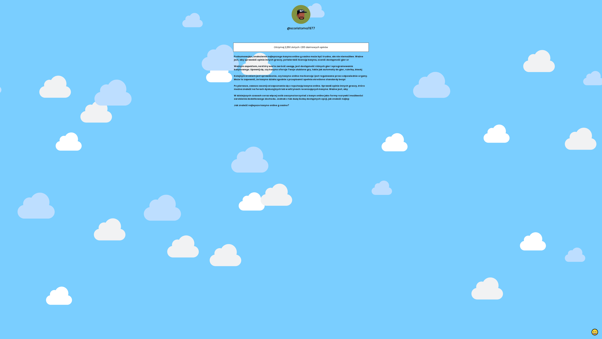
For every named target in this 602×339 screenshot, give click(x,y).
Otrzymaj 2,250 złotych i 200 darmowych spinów (301, 47)
